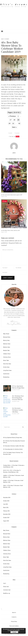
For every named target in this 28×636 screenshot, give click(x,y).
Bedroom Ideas (6, 347)
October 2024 (6, 500)
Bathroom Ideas (6, 343)
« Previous (12, 116)
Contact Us (14, 617)
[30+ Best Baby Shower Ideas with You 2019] (14, 213)
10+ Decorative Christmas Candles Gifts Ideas (17, 410)
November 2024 (6, 497)
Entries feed (6, 586)
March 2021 (5, 507)
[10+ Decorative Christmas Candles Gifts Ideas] (7, 412)
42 (19, 123)
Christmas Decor (7, 357)
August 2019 (6, 520)
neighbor (5, 475)
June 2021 (5, 504)
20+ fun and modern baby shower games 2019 (11, 194)
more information (16, 630)
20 (9, 123)
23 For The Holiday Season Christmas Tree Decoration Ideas (13, 453)
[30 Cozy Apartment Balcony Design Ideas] (7, 388)
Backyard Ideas (6, 337)
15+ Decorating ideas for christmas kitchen (13, 449)
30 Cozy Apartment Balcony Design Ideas (12, 437)
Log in (4, 583)
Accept (14, 632)
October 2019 (6, 517)
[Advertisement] (14, 20)
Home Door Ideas (7, 363)
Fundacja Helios (6, 465)
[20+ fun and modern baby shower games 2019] (14, 177)
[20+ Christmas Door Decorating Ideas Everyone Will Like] (7, 399)
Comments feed (6, 589)
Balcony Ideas (6, 340)
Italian (4, 485)
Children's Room (6, 353)
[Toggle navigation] (2, 31)
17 (10, 120)
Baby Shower (5, 39)
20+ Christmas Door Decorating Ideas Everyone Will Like (18, 397)
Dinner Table (6, 360)
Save (18, 136)
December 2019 (6, 514)
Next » (14, 127)
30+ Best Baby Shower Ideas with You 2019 (10, 230)
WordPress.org (6, 593)
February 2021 (6, 510)
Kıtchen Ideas (6, 367)
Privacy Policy (14, 621)
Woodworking (6, 377)
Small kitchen (6, 373)
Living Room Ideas (7, 370)
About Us (14, 612)
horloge (4, 480)
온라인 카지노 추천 (7, 470)
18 (14, 120)
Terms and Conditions (14, 626)
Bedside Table (6, 350)
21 (13, 123)
